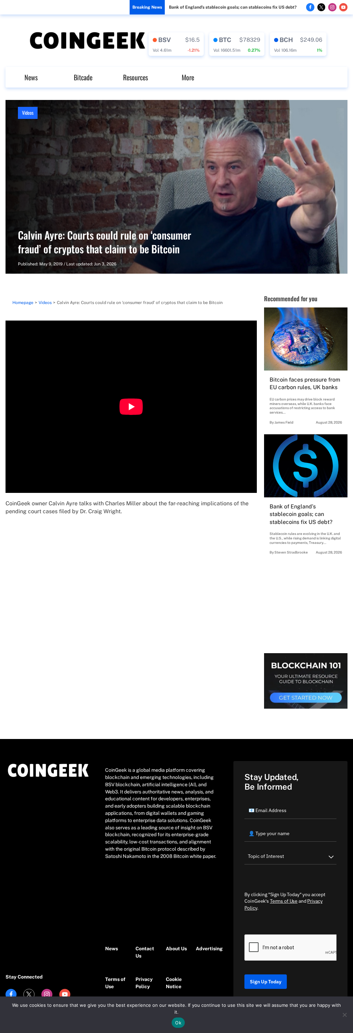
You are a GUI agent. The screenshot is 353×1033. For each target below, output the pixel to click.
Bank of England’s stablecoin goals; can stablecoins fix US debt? (232, 7)
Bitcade (83, 77)
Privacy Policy (144, 982)
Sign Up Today (265, 982)
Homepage (22, 302)
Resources (135, 77)
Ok (178, 1022)
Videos (27, 112)
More (188, 77)
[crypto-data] (176, 44)
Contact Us (144, 952)
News (31, 77)
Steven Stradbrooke (291, 552)
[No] (344, 1014)
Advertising (207, 948)
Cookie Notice (174, 982)
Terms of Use (115, 982)
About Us (176, 948)
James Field (283, 422)
